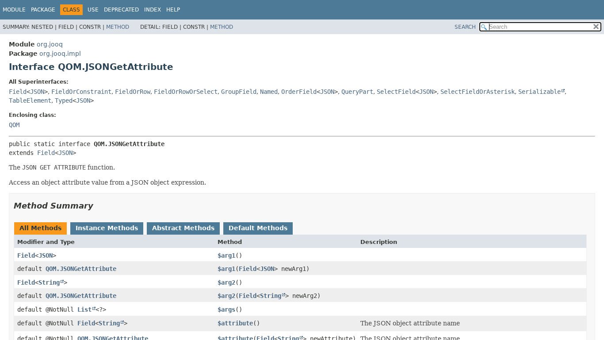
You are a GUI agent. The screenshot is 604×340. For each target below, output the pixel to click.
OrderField (299, 91)
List (84, 309)
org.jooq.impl (60, 53)
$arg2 (226, 282)
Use (93, 10)
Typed (64, 100)
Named (269, 91)
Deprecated (121, 10)
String (49, 282)
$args (226, 309)
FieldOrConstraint (81, 91)
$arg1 (226, 255)
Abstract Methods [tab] (183, 228)
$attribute (235, 323)
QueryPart (357, 91)
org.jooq (50, 44)
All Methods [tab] (40, 228)
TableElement (30, 100)
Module (14, 10)
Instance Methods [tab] (107, 228)
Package (43, 10)
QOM (14, 124)
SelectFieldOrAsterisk (477, 91)
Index (152, 10)
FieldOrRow (132, 91)
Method (117, 27)
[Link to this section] (99, 205)
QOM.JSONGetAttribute (81, 268)
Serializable (539, 91)
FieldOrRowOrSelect (186, 91)
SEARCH (465, 27)
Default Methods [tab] (258, 228)
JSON (37, 91)
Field (18, 91)
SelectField (396, 91)
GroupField (238, 91)
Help (173, 10)
